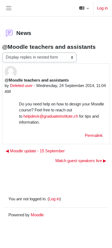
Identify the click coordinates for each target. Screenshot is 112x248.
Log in (102, 8)
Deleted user (21, 85)
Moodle (37, 214)
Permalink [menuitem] (94, 135)
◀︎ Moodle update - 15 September (35, 151)
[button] (84, 8)
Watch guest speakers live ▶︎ (80, 161)
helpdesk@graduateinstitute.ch (50, 116)
